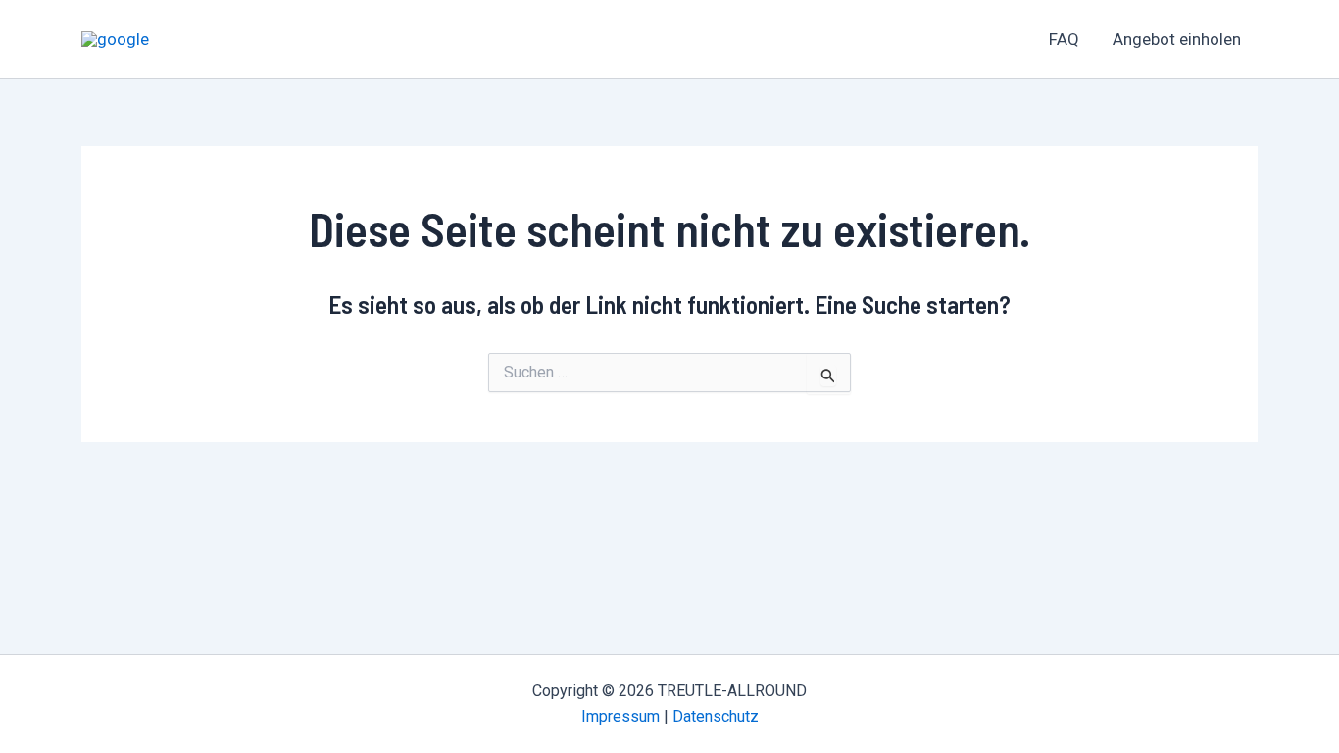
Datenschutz (715, 716)
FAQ (1064, 39)
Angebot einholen (1177, 39)
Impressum (620, 716)
